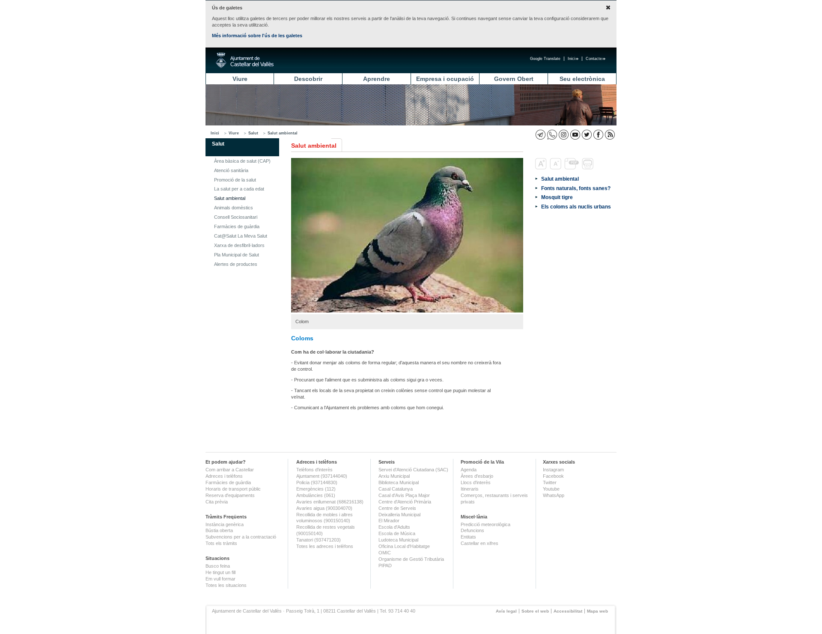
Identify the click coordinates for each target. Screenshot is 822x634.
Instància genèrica (225, 524)
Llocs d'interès (476, 482)
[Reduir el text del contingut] (556, 167)
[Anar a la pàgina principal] (245, 60)
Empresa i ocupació (445, 78)
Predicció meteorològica (485, 524)
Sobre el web (535, 611)
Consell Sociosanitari (235, 217)
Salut (253, 133)
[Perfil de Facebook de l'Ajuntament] (598, 135)
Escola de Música (396, 533)
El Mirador (388, 520)
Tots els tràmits (221, 543)
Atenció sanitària (231, 170)
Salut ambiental (283, 133)
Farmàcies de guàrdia (236, 226)
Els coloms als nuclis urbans (576, 206)
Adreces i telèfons (224, 476)
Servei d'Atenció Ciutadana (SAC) (413, 469)
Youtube (551, 488)
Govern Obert (513, 78)
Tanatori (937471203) (318, 539)
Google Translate (545, 59)
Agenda (469, 469)
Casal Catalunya (395, 488)
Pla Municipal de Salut (236, 254)
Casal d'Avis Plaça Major (404, 495)
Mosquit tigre (557, 197)
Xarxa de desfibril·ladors (239, 245)
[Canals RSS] (610, 135)
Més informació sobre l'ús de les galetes (257, 35)
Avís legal (506, 611)
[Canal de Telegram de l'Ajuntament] (540, 135)
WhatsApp (553, 495)
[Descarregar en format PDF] (572, 167)
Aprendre (376, 78)
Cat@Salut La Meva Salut (240, 235)
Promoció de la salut (235, 179)
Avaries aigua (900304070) (324, 508)
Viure (239, 78)
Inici (571, 59)
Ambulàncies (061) (315, 495)
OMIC (384, 552)
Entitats (468, 536)
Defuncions (472, 530)
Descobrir (308, 78)
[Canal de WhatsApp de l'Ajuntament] (552, 135)
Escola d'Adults (394, 527)
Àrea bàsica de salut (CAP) (242, 161)
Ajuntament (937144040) (321, 476)
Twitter (550, 482)
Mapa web (597, 611)
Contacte (594, 59)
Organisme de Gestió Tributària (411, 559)
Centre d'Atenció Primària (404, 501)
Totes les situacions (226, 585)
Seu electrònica (582, 78)
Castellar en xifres (479, 543)
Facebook (553, 476)
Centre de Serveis (397, 508)
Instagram (553, 469)
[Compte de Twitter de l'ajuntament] (587, 135)
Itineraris (470, 488)
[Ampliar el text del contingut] (541, 167)
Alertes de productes (235, 264)
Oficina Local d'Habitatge (404, 546)
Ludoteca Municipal (398, 539)
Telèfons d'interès (314, 469)
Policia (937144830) (316, 482)
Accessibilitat (568, 611)
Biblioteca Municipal (398, 482)
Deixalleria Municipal (399, 514)
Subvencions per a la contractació (241, 536)
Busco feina (218, 566)
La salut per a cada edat (239, 188)
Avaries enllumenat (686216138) (329, 501)
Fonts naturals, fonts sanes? (576, 188)
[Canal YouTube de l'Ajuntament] (575, 135)
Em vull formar (220, 578)
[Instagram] (564, 135)
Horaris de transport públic (233, 488)
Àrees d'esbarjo (477, 476)
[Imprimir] (588, 167)
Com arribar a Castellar (230, 469)
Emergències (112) (316, 488)
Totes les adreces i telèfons (324, 546)
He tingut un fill (220, 572)
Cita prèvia (217, 501)
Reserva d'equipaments (230, 495)
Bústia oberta (219, 530)
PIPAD (385, 565)
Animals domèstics (233, 207)
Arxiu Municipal (394, 476)
